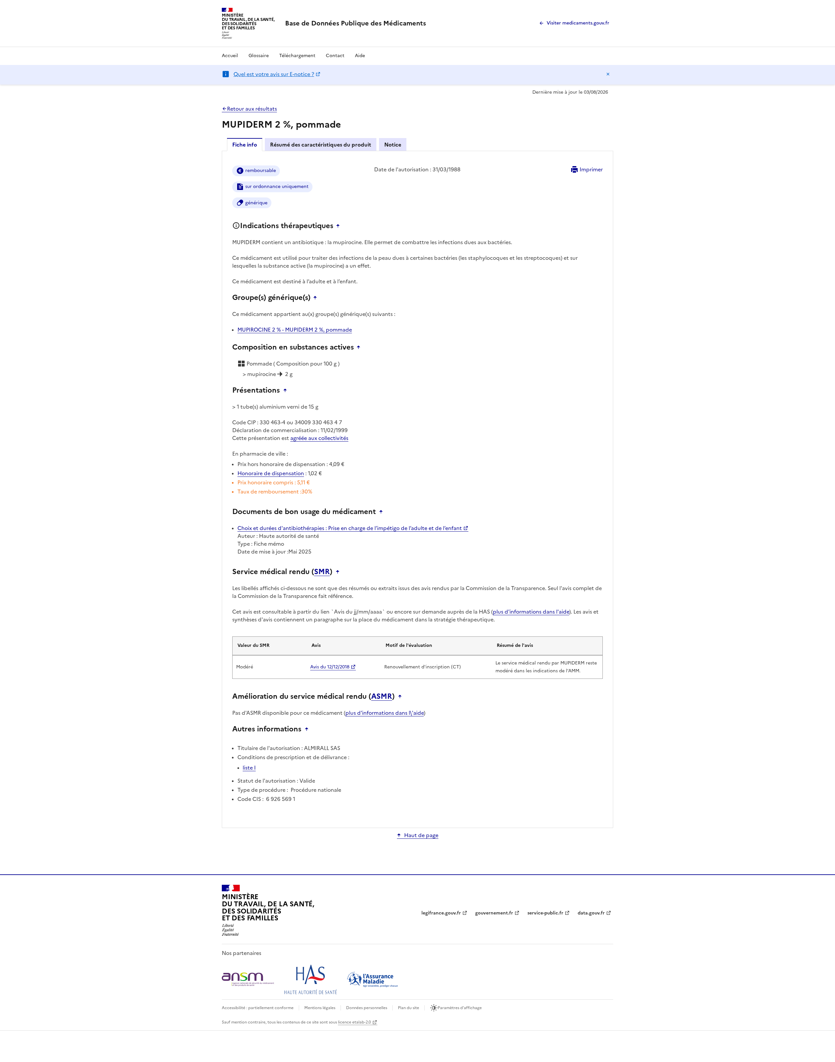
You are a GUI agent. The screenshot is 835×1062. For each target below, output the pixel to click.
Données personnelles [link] (366, 1008)
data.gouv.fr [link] (591, 913)
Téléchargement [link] (297, 55)
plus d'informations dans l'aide (531, 612)
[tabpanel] (417, 489)
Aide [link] (360, 55)
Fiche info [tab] (244, 144)
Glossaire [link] (259, 55)
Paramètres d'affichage (460, 1008)
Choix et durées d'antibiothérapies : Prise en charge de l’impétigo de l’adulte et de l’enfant (349, 528)
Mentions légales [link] (319, 1008)
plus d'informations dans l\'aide (384, 713)
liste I (249, 768)
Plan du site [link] (408, 1008)
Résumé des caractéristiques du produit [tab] (320, 144)
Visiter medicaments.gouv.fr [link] (578, 23)
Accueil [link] (230, 55)
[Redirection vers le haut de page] (339, 226)
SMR (322, 571)
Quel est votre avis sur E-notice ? (274, 74)
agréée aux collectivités (319, 438)
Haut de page (421, 835)
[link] (355, 23)
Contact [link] (335, 55)
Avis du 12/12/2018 (329, 667)
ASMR (381, 696)
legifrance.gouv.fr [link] (441, 913)
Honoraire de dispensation (270, 473)
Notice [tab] (392, 144)
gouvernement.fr (494, 913)
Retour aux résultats (252, 109)
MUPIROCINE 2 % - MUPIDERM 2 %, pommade (294, 330)
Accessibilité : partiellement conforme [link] (258, 1008)
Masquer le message (608, 74)
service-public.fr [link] (545, 913)
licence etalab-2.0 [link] (354, 1022)
